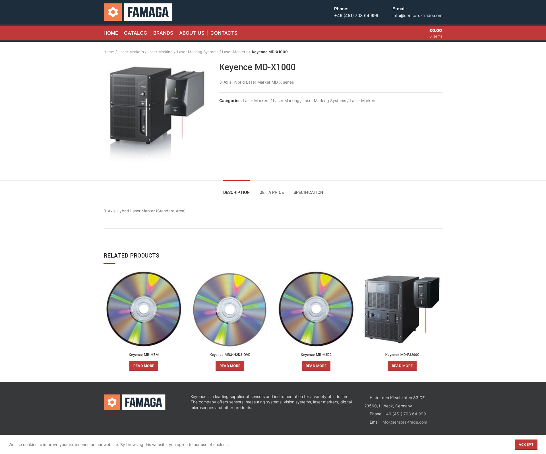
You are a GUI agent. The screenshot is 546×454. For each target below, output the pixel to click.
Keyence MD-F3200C (402, 354)
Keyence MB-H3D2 (316, 354)
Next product (439, 52)
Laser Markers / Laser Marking (146, 51)
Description (236, 193)
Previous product (428, 52)
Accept (526, 444)
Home (109, 51)
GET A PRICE (271, 193)
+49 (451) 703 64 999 (356, 15)
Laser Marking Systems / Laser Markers (212, 51)
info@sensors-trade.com (417, 15)
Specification (308, 193)
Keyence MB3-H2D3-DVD (230, 354)
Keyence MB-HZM (144, 354)
